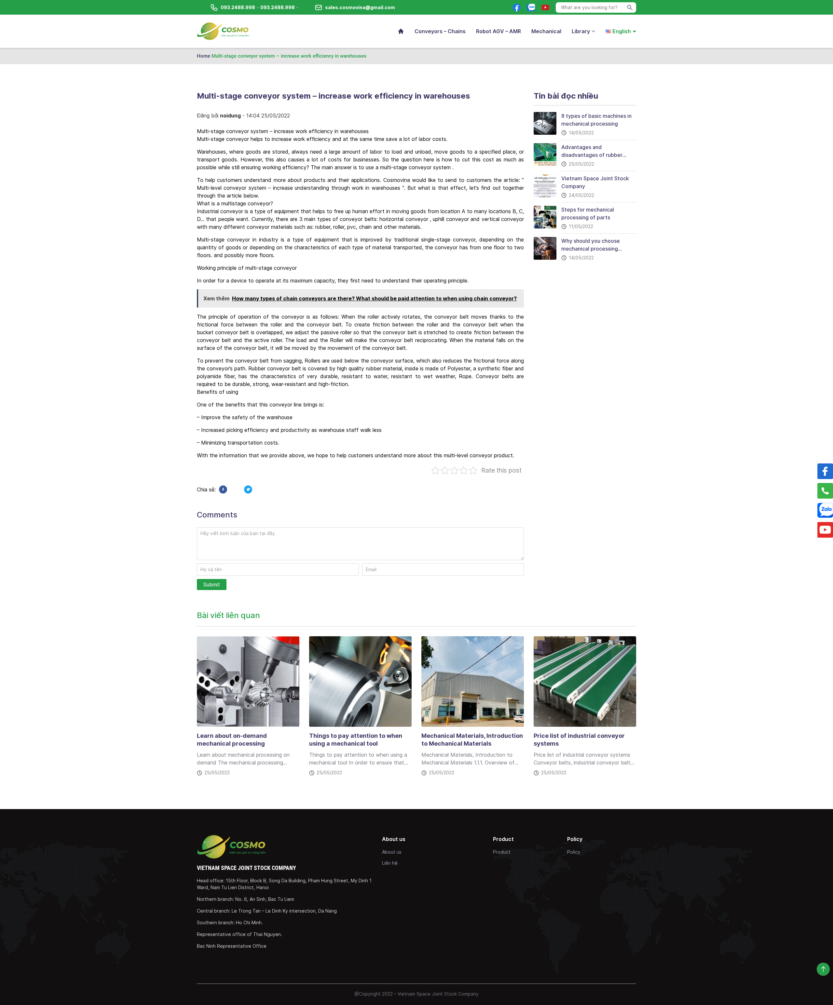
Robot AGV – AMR (498, 31)
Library (581, 31)
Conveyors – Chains (440, 31)
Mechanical (546, 31)
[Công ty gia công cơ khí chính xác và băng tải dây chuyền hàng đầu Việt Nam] (223, 31)
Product (502, 852)
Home (203, 56)
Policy (573, 852)
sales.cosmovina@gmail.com (360, 7)
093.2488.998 (238, 7)
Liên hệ (390, 863)
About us (392, 852)
